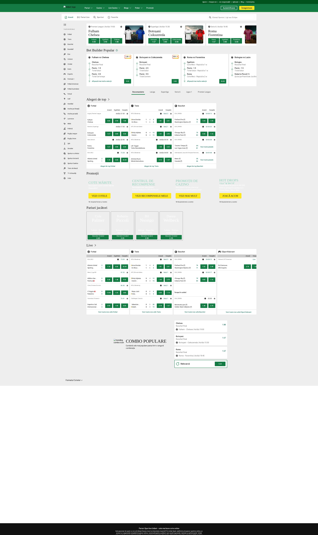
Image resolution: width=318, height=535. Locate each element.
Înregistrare (246, 8)
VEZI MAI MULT (188, 195)
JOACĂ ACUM (230, 195)
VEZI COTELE (99, 195)
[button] (93, 41)
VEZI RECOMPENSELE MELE (151, 195)
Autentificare (229, 8)
